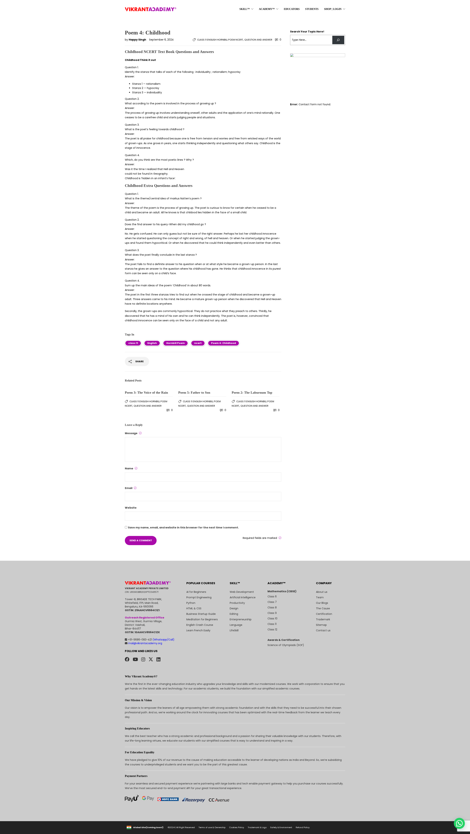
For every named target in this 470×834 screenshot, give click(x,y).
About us (321, 592)
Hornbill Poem (175, 343)
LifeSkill (234, 630)
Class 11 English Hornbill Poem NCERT (220, 39)
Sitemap (321, 625)
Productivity (237, 603)
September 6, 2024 (161, 39)
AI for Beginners (196, 592)
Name (129, 468)
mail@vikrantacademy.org (144, 643)
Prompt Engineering (199, 597)
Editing (234, 614)
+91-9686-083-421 (151, 639)
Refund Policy (303, 827)
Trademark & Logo (257, 827)
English (152, 343)
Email (129, 488)
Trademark (323, 619)
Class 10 (272, 618)
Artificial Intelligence (243, 597)
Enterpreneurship (241, 619)
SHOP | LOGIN (332, 9)
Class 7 (272, 602)
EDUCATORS (292, 9)
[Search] (338, 40)
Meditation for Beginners (202, 619)
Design (234, 608)
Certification (324, 614)
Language (236, 625)
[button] (459, 823)
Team (320, 597)
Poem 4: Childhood (223, 343)
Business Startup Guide (201, 614)
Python (190, 603)
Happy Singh (138, 39)
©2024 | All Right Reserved (181, 827)
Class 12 (272, 629)
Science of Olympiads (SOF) (285, 645)
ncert (198, 343)
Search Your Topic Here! (307, 31)
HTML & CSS (193, 608)
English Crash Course (199, 625)
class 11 (133, 343)
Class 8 (272, 607)
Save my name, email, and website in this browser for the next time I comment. (183, 527)
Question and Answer (258, 39)
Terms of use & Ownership (211, 827)
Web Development (242, 592)
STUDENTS (312, 9)
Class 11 (271, 624)
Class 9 (272, 613)
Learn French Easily (198, 630)
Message (131, 433)
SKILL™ (244, 9)
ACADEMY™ (267, 9)
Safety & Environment (281, 827)
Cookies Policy (236, 827)
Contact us (323, 630)
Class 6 (272, 596)
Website (131, 508)
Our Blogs (322, 603)
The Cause (323, 608)
